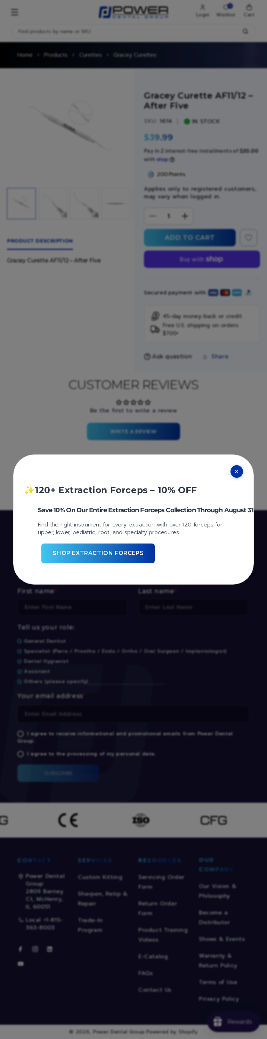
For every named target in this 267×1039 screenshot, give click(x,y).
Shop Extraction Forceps (98, 553)
